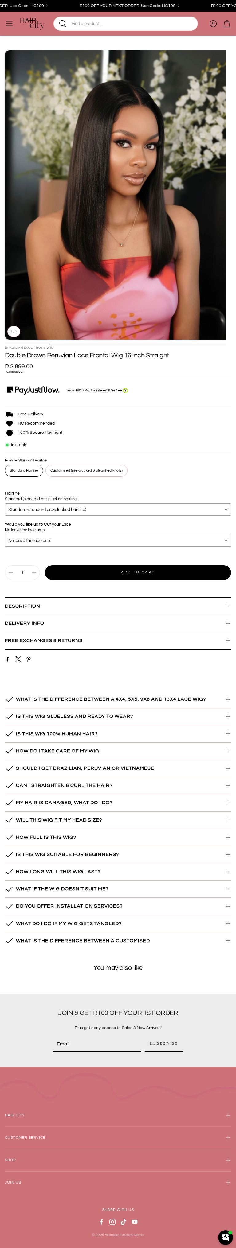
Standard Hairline (24, 470)
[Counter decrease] (10, 572)
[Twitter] (18, 659)
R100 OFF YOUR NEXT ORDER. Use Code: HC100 (114, 6)
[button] (126, 23)
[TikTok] (123, 1222)
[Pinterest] (28, 659)
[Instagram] (112, 1222)
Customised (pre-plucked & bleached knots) (86, 470)
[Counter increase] (34, 572)
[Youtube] (135, 1222)
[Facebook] (7, 659)
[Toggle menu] (9, 23)
